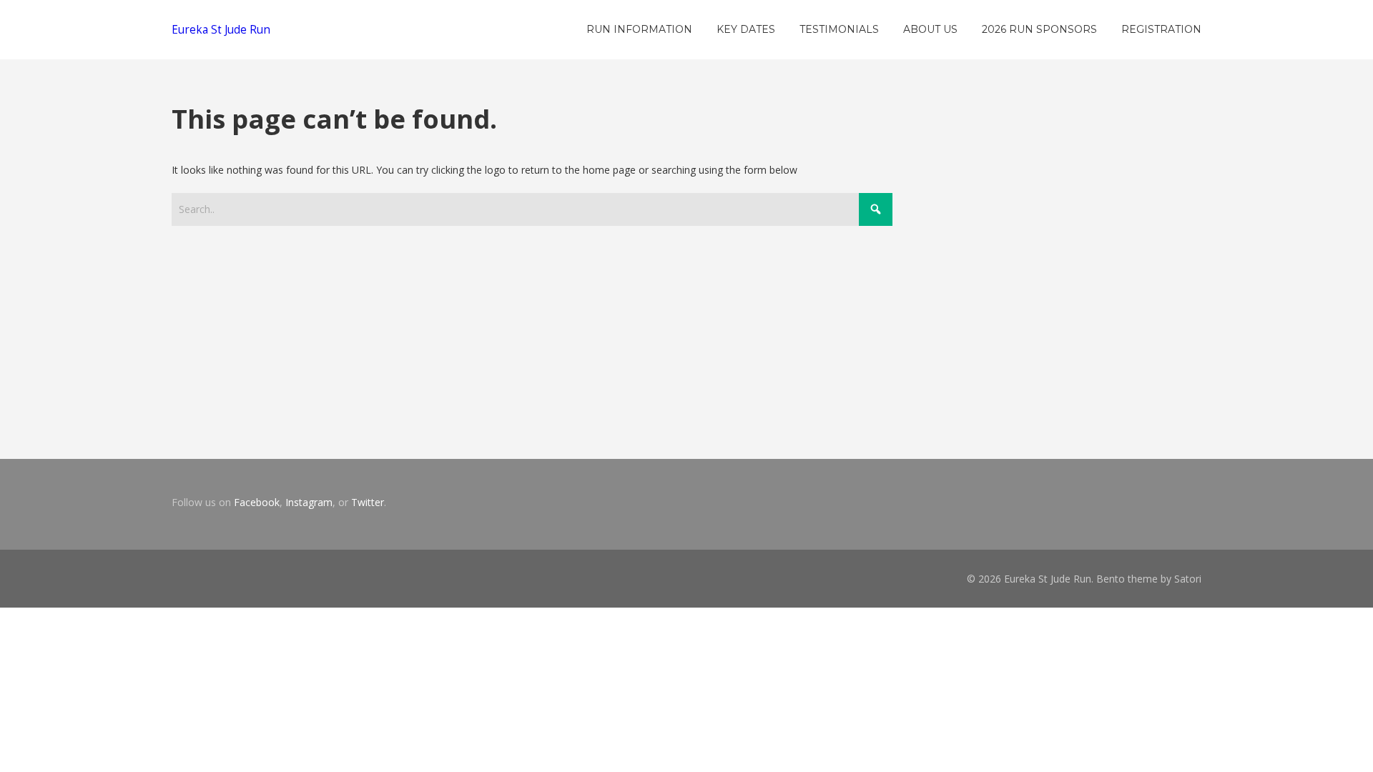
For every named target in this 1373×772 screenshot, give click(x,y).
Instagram (309, 502)
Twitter (367, 502)
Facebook (257, 502)
